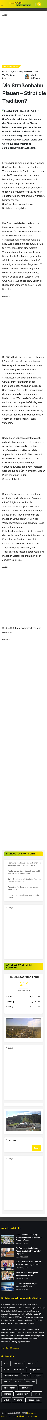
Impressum (31, 1413)
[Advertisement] (23, 39)
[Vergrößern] (38, 1021)
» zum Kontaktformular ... (10, 1348)
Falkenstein (19, 1369)
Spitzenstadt (22, 1394)
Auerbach (18, 1363)
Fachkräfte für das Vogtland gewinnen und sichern (23, 888)
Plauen (7, 1382)
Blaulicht (32, 1363)
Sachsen (7, 1394)
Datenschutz (6, 1416)
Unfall (6, 1400)
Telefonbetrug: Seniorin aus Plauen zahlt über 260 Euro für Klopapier (24, 872)
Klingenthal (35, 1369)
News (26, 1376)
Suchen (11, 1140)
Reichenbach (9, 1388)
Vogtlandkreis (34, 1400)
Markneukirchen (11, 1376)
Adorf (6, 1363)
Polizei (18, 1382)
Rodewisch (26, 1388)
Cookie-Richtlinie (20, 1416)
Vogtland (18, 1400)
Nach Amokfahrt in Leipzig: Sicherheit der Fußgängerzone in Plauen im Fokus (24, 864)
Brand (6, 1369)
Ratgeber (30, 1382)
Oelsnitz (37, 1376)
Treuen (37, 1394)
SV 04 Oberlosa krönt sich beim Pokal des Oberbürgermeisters (24, 880)
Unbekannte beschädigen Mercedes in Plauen (23, 896)
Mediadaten (32, 1416)
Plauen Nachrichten (11, 67)
